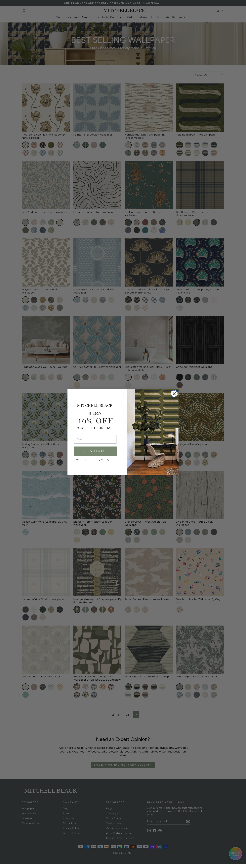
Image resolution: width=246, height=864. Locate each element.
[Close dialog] (174, 393)
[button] (95, 451)
